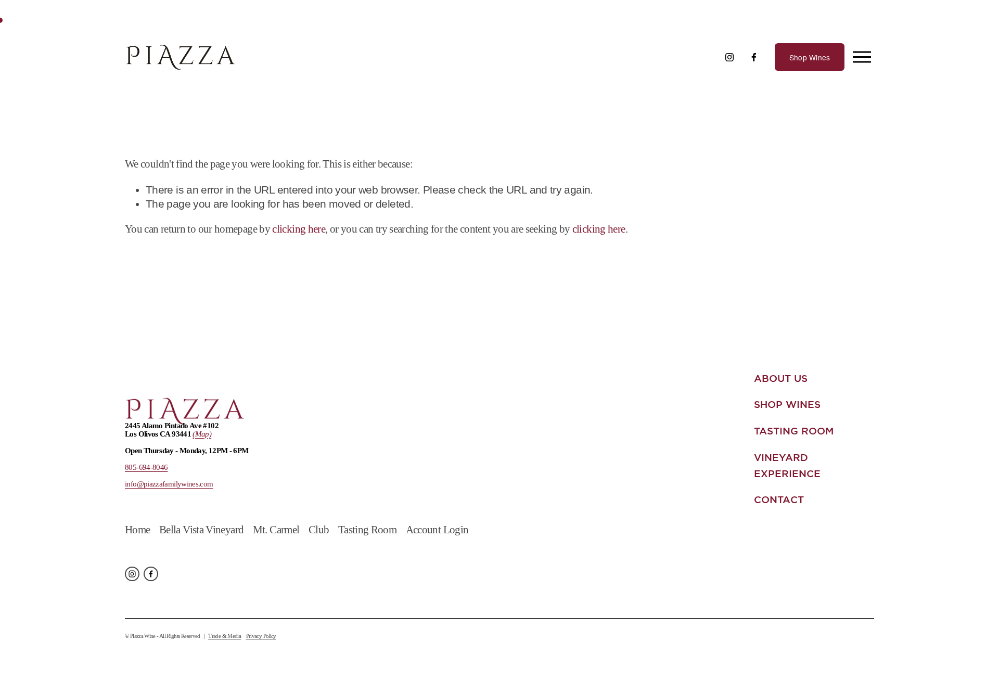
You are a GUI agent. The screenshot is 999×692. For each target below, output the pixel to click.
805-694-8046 (146, 467)
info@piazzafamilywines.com (169, 484)
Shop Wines (809, 57)
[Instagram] (729, 57)
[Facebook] (754, 57)
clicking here (298, 229)
